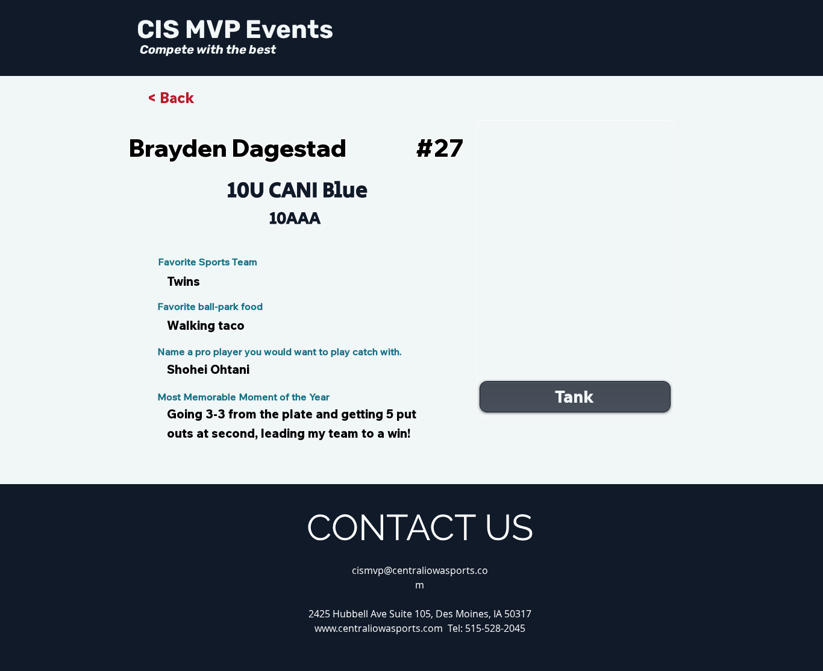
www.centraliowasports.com (378, 628)
